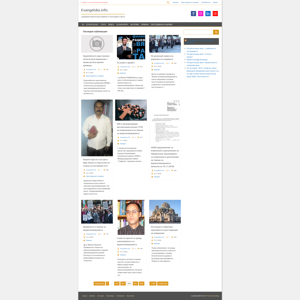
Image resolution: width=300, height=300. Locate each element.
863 (123, 283)
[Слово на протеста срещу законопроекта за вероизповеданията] (131, 217)
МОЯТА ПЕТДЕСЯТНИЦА (197, 60)
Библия (92, 296)
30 (83, 24)
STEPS (103, 24)
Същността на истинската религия (94, 2)
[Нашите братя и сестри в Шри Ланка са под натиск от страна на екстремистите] (97, 128)
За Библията (206, 2)
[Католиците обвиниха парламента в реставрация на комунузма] (165, 212)
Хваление (130, 296)
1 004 (153, 283)
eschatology (92, 24)
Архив (84, 296)
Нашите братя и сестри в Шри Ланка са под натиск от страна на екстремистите (96, 162)
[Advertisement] (226, 88)
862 (116, 283)
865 (135, 283)
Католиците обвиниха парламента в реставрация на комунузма (164, 230)
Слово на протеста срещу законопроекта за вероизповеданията (129, 241)
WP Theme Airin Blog (211, 296)
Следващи (162, 283)
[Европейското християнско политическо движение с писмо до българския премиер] (97, 44)
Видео (215, 2)
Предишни (99, 283)
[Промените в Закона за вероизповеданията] (97, 212)
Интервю (134, 24)
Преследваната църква (190, 2)
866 (141, 283)
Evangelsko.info (91, 69)
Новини (176, 2)
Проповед (110, 296)
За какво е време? (126, 62)
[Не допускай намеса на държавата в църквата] (165, 44)
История (100, 296)
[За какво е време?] (131, 47)
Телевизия (120, 296)
